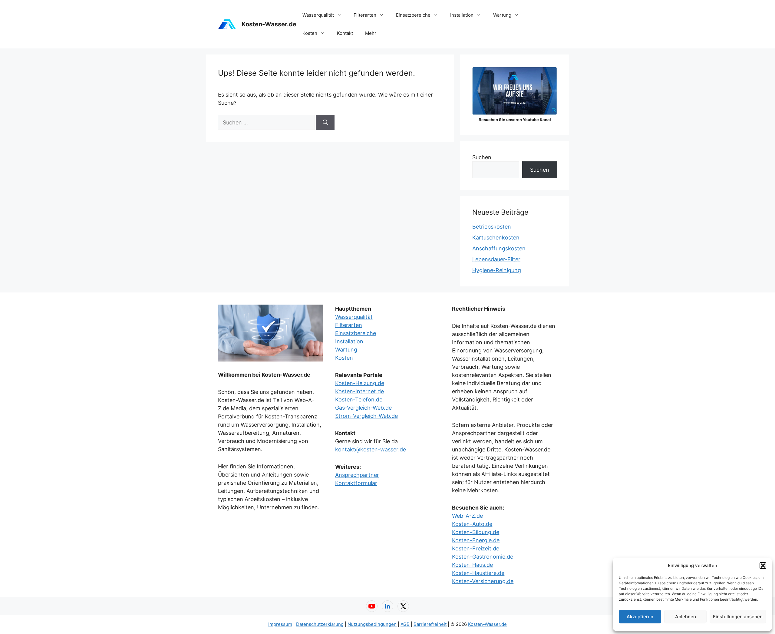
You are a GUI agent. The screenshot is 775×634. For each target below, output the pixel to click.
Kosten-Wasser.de (269, 24)
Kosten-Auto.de (472, 524)
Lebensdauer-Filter (496, 259)
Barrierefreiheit (430, 624)
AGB (405, 624)
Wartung (502, 15)
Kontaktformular (356, 483)
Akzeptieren (640, 616)
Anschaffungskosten (499, 248)
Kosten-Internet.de (359, 391)
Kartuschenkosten (495, 237)
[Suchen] (325, 122)
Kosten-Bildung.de (475, 532)
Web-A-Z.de (467, 516)
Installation (461, 15)
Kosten (309, 33)
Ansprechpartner (357, 475)
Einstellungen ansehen (738, 616)
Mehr (370, 33)
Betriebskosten (491, 226)
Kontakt (345, 33)
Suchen (481, 157)
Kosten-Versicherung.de (482, 581)
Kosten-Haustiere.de (478, 573)
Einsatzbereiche (413, 15)
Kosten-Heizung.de (359, 383)
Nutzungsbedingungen (372, 624)
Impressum (280, 624)
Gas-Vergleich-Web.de (363, 408)
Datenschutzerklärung (320, 624)
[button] (763, 566)
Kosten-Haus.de (472, 565)
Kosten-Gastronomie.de (482, 556)
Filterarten (365, 15)
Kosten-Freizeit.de (475, 548)
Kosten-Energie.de (476, 540)
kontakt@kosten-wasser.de (370, 449)
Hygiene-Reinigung (496, 270)
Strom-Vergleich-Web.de (366, 416)
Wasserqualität (318, 15)
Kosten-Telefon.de (358, 399)
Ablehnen (685, 616)
